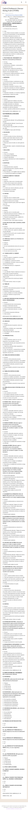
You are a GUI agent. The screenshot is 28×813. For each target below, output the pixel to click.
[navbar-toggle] (26, 2)
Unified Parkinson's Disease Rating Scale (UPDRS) (13, 9)
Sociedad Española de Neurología (14, 808)
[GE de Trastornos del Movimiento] (4, 2)
